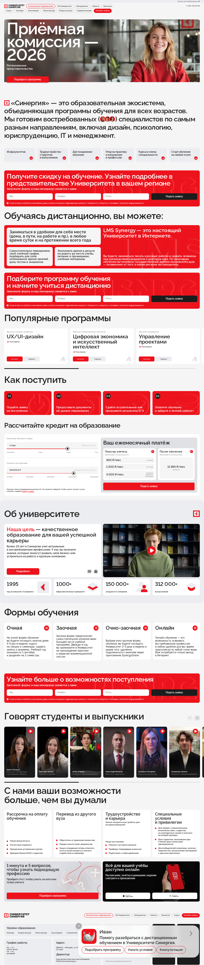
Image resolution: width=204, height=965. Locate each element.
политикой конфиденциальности (132, 203)
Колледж (20, 11)
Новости (95, 6)
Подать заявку (174, 196)
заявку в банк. (28, 491)
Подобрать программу (27, 79)
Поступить (14, 359)
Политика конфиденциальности (118, 961)
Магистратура (49, 11)
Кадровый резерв (84, 11)
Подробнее (31, 359)
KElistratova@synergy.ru (66, 961)
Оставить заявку (103, 11)
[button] (190, 718)
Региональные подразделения (40, 6)
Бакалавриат (33, 11)
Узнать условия (140, 950)
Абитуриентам (82, 6)
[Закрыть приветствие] (78, 926)
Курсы (9, 11)
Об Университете (64, 6)
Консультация (171, 950)
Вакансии (107, 6)
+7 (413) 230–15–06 (193, 6)
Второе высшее (65, 11)
